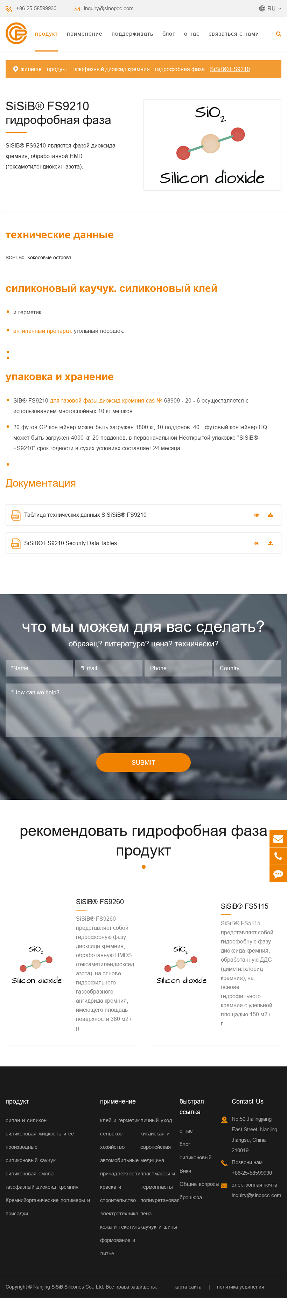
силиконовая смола (30, 1173)
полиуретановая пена (160, 1206)
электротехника (119, 1213)
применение (85, 33)
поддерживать (132, 33)
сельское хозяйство (112, 1140)
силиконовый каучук (31, 1160)
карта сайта (188, 1287)
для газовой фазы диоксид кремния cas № (107, 400)
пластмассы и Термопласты (157, 1180)
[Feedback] (278, 873)
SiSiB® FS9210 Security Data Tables (70, 543)
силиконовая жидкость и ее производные (40, 1140)
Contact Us (248, 1101)
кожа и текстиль (120, 1227)
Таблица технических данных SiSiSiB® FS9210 (85, 514)
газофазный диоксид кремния (111, 69)
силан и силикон (26, 1120)
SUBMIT (143, 762)
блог (168, 33)
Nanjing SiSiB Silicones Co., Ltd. (68, 1287)
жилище (31, 69)
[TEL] (278, 856)
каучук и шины (158, 1227)
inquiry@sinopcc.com (109, 8)
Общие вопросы (199, 1184)
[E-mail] (278, 838)
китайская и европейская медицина (155, 1147)
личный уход (156, 1120)
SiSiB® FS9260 (100, 902)
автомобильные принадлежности (120, 1166)
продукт (46, 33)
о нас (192, 33)
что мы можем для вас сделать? (143, 626)
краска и (110, 1187)
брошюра (191, 1197)
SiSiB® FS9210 (230, 69)
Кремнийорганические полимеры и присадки (48, 1206)
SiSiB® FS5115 (244, 906)
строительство (118, 1200)
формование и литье (117, 1246)
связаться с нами (234, 33)
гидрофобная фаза (180, 69)
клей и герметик (120, 1120)
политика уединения (240, 1287)
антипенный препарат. (43, 331)
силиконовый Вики (195, 1164)
